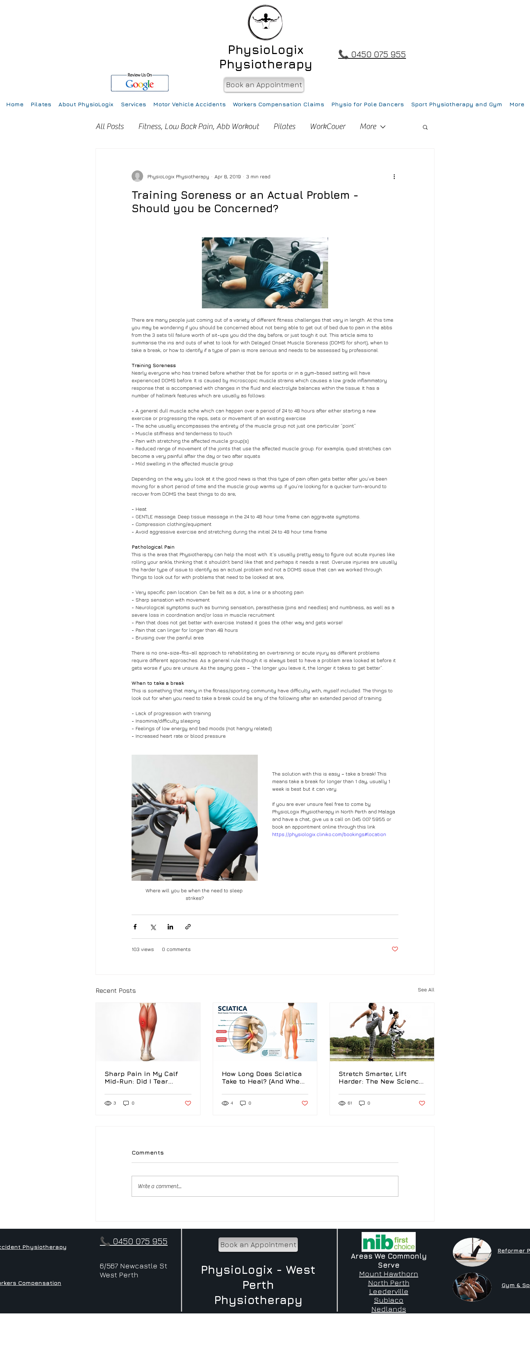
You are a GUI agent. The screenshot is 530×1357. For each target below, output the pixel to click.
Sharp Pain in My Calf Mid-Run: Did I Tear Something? (141, 1077)
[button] (425, 127)
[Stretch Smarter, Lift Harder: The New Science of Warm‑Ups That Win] (382, 1032)
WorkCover (327, 126)
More (367, 126)
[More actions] (394, 176)
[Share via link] (188, 926)
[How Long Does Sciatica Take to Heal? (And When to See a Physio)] (265, 1032)
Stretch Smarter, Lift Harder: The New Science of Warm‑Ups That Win (381, 1077)
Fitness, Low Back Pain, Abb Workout (198, 126)
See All (426, 989)
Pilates (284, 126)
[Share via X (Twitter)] (152, 926)
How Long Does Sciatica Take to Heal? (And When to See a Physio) (263, 1077)
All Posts (110, 126)
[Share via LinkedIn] (170, 926)
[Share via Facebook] (135, 926)
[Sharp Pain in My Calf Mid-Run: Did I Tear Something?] (148, 1032)
